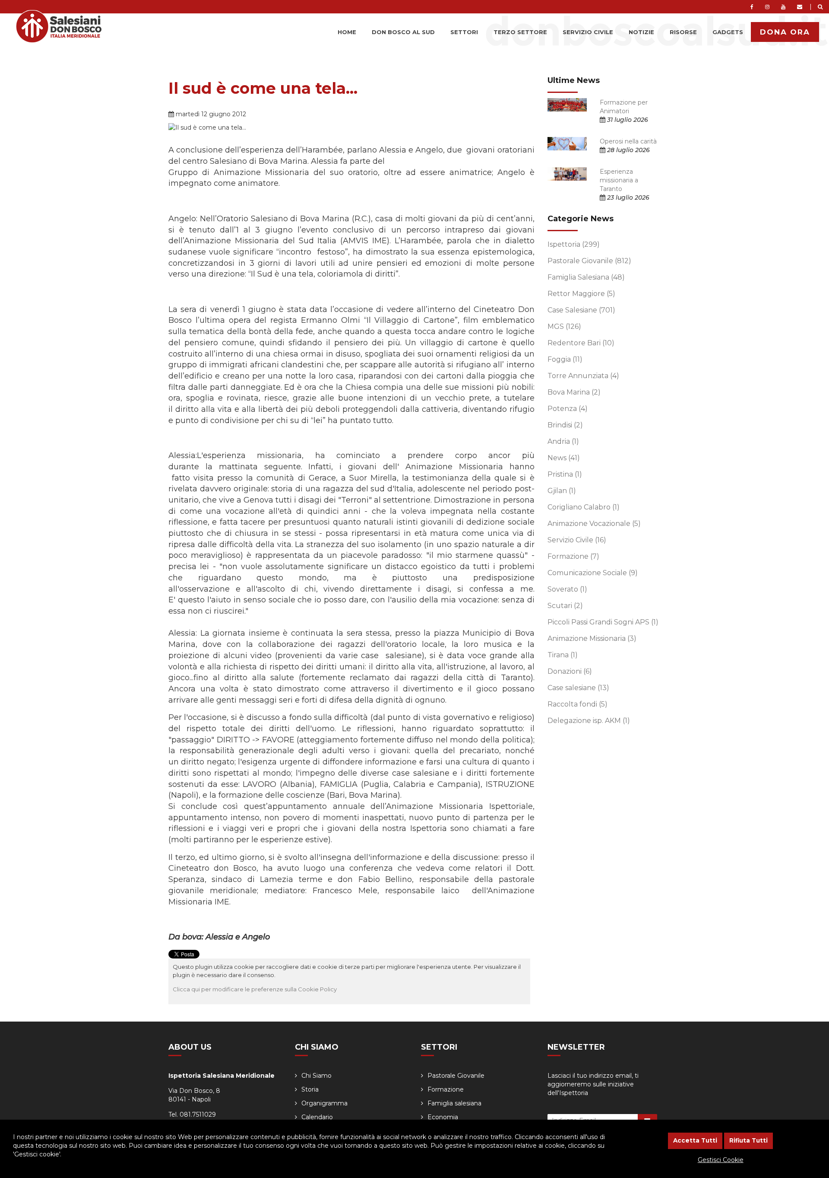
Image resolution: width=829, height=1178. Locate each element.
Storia (310, 1089)
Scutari (565, 606)
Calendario (317, 1117)
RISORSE (683, 32)
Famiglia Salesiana (586, 277)
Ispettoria (573, 244)
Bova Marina (574, 392)
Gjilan (561, 491)
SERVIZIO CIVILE (588, 32)
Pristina (564, 474)
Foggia (564, 359)
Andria (563, 441)
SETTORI (464, 32)
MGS (564, 326)
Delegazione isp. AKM (588, 720)
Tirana (562, 655)
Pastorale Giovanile (589, 261)
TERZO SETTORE (520, 32)
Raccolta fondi (577, 704)
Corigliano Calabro (583, 507)
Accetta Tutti (695, 1140)
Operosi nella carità (628, 141)
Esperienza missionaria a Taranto (619, 180)
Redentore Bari (580, 343)
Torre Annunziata (583, 376)
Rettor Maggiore (581, 294)
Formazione (573, 556)
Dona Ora (785, 32)
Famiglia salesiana (454, 1103)
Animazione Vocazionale (594, 523)
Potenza (567, 408)
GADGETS (727, 32)
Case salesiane (578, 688)
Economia (442, 1117)
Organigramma (324, 1103)
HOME (347, 32)
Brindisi (565, 425)
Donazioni (569, 671)
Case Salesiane (581, 310)
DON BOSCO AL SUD (403, 32)
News (563, 458)
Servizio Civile (576, 540)
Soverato (567, 589)
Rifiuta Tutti (748, 1140)
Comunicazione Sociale (592, 573)
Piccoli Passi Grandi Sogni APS (602, 622)
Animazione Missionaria (591, 638)
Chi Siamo (316, 1075)
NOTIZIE (641, 32)
